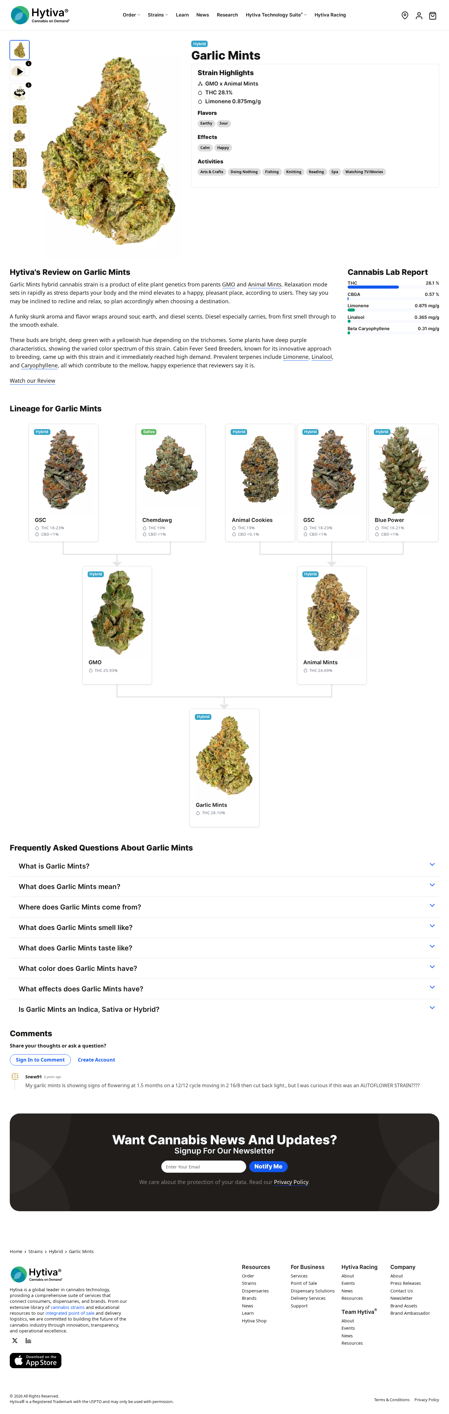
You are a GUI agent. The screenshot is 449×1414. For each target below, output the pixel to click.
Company (402, 1267)
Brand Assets (403, 1306)
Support (299, 1306)
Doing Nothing (244, 171)
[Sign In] (418, 15)
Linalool (322, 356)
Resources (256, 1267)
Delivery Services (308, 1298)
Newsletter (401, 1298)
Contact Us (401, 1291)
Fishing (272, 171)
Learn (248, 1313)
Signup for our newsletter (224, 1151)
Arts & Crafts (211, 171)
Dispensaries (255, 1291)
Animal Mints (264, 284)
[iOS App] (35, 1360)
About (347, 1276)
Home (16, 1252)
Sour (224, 123)
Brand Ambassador (410, 1313)
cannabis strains (68, 1307)
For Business (308, 1267)
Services (299, 1276)
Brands (249, 1298)
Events (348, 1283)
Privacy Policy (291, 1182)
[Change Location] (405, 15)
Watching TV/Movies (364, 171)
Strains (35, 1252)
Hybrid (56, 1252)
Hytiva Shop (254, 1321)
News (247, 1306)
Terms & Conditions (392, 1399)
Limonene (295, 356)
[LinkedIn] (28, 1341)
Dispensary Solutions (313, 1291)
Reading (316, 171)
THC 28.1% (219, 92)
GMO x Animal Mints (231, 83)
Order (248, 1276)
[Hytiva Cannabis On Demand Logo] (40, 15)
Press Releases (405, 1283)
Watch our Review (32, 380)
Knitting (293, 171)
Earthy (206, 123)
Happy (223, 147)
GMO (228, 284)
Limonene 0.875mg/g (233, 101)
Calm (205, 147)
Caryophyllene (39, 365)
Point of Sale (304, 1283)
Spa (334, 171)
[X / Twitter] (15, 1341)
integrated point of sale (70, 1313)
